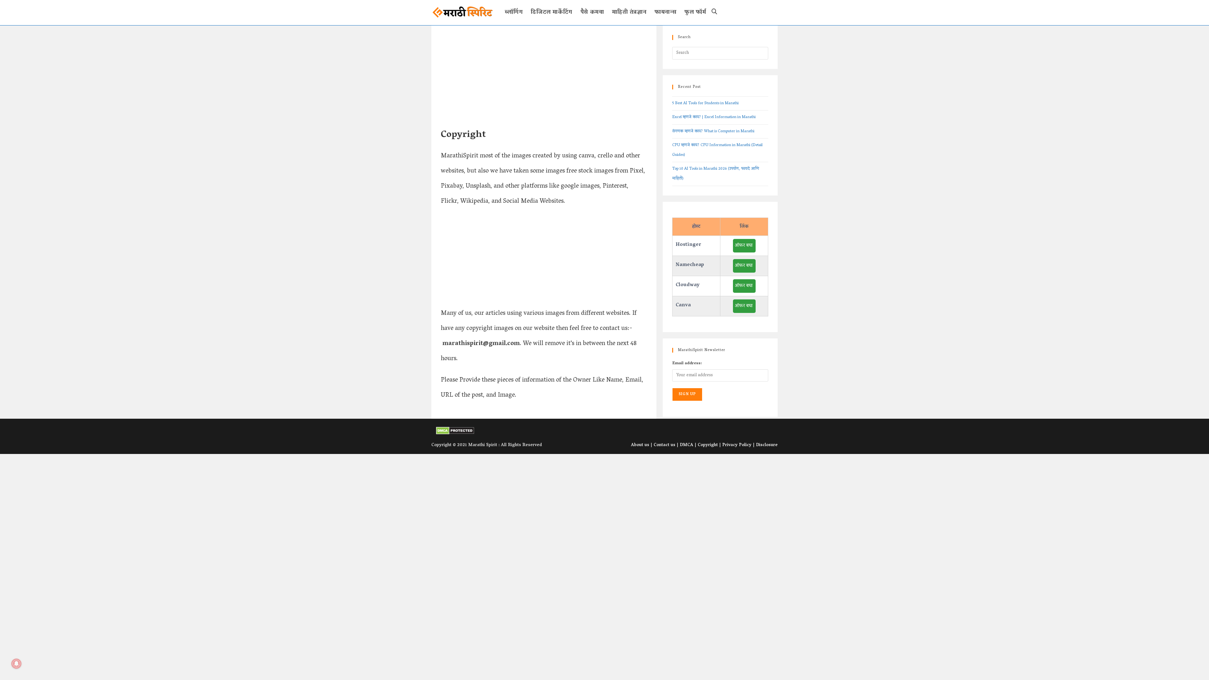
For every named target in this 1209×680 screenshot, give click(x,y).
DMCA (686, 445)
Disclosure (767, 445)
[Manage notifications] (16, 664)
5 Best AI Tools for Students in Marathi (705, 103)
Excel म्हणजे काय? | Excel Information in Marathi (714, 117)
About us (640, 445)
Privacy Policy (737, 445)
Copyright (708, 445)
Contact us (664, 445)
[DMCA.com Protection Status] (455, 431)
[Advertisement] (544, 81)
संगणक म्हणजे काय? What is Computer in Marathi (713, 131)
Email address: (687, 363)
